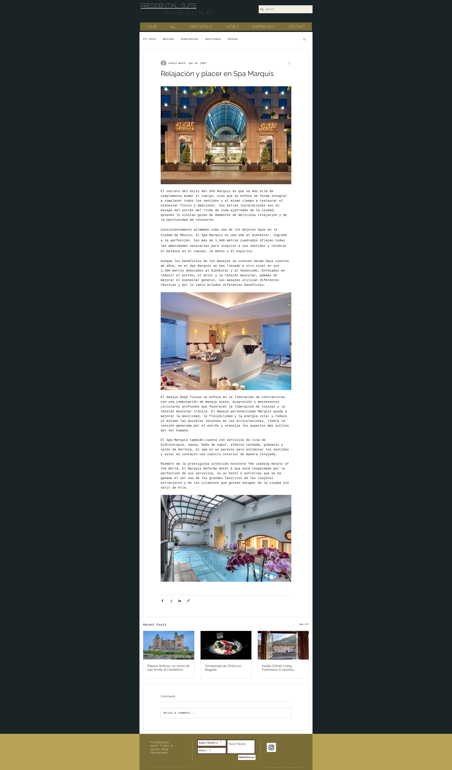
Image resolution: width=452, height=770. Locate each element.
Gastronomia (213, 39)
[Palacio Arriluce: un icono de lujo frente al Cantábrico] (168, 645)
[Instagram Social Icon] (271, 747)
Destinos (168, 39)
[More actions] (289, 63)
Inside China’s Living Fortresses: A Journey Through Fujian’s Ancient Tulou (280, 667)
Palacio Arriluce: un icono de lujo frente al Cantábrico (168, 667)
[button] (304, 39)
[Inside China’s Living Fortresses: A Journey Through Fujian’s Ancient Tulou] (283, 645)
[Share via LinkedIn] (179, 600)
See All (304, 624)
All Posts (149, 39)
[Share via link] (188, 600)
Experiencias (189, 39)
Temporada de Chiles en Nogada (223, 667)
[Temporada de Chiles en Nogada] (226, 645)
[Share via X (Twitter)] (171, 600)
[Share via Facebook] (162, 600)
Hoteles (233, 39)
